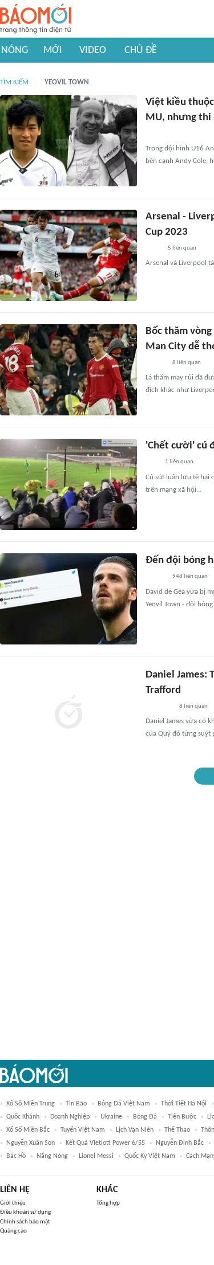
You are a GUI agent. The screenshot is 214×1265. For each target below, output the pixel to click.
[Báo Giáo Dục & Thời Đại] (152, 462)
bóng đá (145, 1116)
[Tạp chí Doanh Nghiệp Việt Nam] (155, 363)
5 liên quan (182, 248)
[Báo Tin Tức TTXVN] (153, 248)
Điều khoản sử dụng (25, 1212)
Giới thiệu (13, 1203)
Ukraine (111, 1116)
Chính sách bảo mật (25, 1222)
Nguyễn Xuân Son (30, 1143)
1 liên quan (179, 462)
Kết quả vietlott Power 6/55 (105, 1143)
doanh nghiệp (70, 1116)
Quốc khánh (22, 1116)
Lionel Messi (96, 1156)
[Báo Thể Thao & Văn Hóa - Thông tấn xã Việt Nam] (154, 133)
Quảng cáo (13, 1231)
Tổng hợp (108, 1203)
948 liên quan (190, 576)
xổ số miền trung (30, 1103)
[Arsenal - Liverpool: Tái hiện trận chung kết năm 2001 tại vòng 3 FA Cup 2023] (68, 255)
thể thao (177, 1130)
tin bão (76, 1103)
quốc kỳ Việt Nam (149, 1156)
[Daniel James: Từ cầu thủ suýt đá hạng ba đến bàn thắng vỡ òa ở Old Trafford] (68, 713)
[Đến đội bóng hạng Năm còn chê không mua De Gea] (68, 598)
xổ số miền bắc (28, 1130)
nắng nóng (52, 1156)
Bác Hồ (16, 1156)
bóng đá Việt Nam (124, 1103)
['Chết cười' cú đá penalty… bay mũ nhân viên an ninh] (68, 484)
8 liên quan (186, 363)
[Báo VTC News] (159, 706)
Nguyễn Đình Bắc (180, 1143)
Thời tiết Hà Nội (184, 1103)
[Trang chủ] (35, 19)
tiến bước (182, 1116)
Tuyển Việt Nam (82, 1130)
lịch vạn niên (135, 1130)
